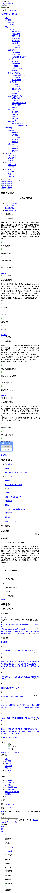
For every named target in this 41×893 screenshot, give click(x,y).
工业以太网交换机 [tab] (11, 203)
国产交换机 (16, 36)
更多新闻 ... (4, 617)
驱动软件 (11, 160)
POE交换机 (16, 38)
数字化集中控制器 (14, 73)
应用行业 (11, 130)
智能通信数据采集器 (19, 103)
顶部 (2, 831)
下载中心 (8, 153)
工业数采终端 (16, 77)
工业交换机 (12, 29)
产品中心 (8, 27)
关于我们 (8, 20)
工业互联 (15, 146)
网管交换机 (16, 34)
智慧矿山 (15, 139)
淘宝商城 (17, 753)
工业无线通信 (13, 82)
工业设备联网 (13, 50)
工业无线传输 (16, 89)
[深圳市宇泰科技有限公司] (10, 14)
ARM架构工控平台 (18, 75)
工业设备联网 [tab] (9, 206)
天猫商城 (4, 753)
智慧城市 (15, 142)
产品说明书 (12, 155)
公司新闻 (11, 172)
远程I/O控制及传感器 (15, 96)
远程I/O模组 (16, 98)
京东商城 (10, 753)
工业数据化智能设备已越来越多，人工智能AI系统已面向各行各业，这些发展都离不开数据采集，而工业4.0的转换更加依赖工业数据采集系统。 (20, 731)
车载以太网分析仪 (18, 123)
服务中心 (8, 162)
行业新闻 (11, 174)
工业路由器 (16, 87)
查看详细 (4, 273)
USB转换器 (16, 64)
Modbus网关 (16, 54)
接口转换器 (16, 61)
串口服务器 (16, 52)
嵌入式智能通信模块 (19, 57)
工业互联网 (16, 137)
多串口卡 (15, 66)
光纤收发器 (16, 48)
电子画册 (11, 167)
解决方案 (11, 144)
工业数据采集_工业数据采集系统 (12, 696)
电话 (2, 829)
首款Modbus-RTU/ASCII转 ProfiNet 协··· (14, 629)
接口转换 (11, 59)
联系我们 (11, 22)
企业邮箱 (14, 822)
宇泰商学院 (12, 165)
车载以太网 (12, 121)
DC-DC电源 (16, 112)
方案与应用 (8, 128)
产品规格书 (12, 158)
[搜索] (19, 5)
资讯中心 (8, 169)
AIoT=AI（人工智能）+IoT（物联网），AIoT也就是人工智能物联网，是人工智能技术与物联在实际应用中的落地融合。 (20, 707)
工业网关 (15, 84)
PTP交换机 (15, 43)
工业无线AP (16, 91)
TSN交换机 (16, 45)
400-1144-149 (9, 804)
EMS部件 (15, 119)
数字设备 (15, 116)
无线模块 (15, 93)
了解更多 (4, 600)
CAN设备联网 (17, 68)
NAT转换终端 (16, 80)
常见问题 (11, 176)
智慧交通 (15, 135)
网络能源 (11, 110)
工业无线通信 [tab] (9, 208)
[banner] (3, 181)
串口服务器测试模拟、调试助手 (11, 688)
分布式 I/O (15, 100)
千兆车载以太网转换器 (19, 126)
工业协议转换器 (17, 105)
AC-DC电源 (16, 114)
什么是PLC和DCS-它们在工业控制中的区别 (15, 633)
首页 (6, 18)
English (13, 10)
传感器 (14, 107)
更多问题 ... (4, 642)
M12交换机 (16, 41)
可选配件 (15, 70)
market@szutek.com (7, 3)
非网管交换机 (16, 31)
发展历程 (11, 25)
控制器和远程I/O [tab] (10, 210)
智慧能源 (15, 132)
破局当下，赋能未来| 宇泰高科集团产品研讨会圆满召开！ (20, 631)
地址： (3, 812)
